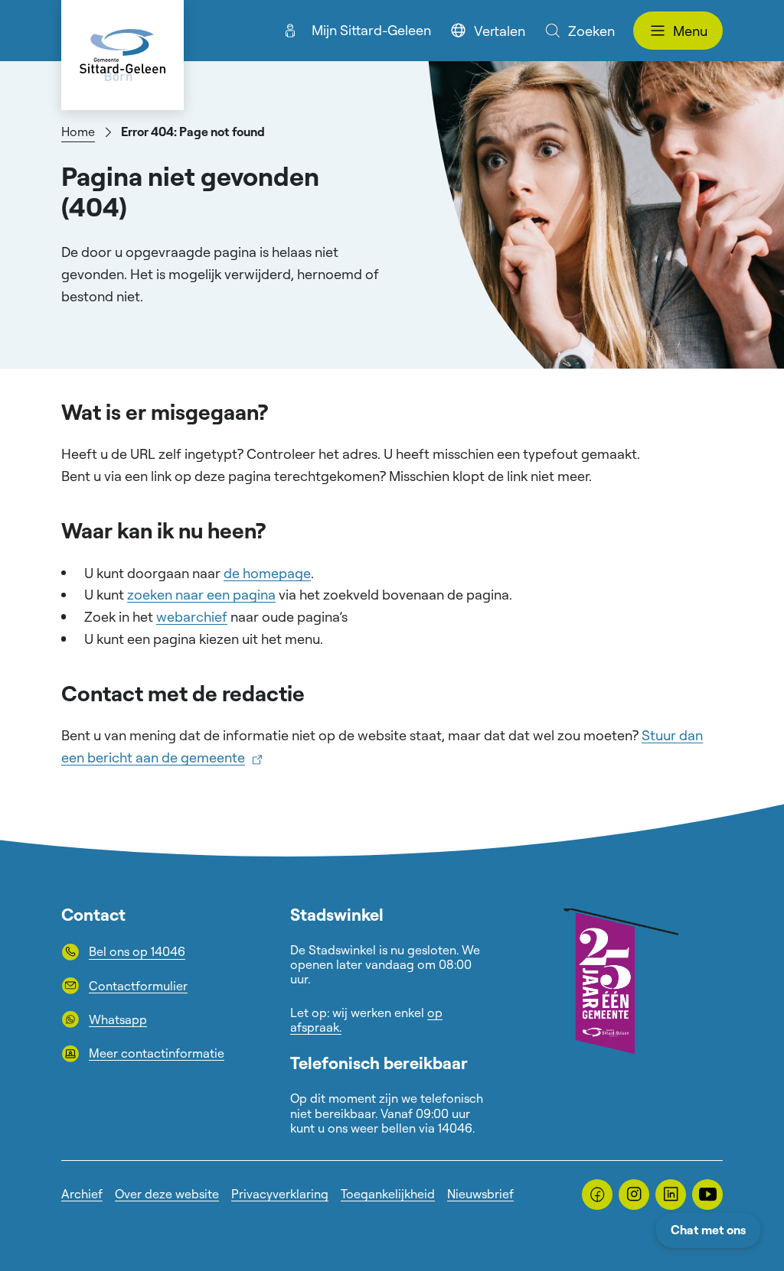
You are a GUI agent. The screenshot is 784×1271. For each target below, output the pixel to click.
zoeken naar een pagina (201, 594)
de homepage (267, 572)
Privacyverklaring (279, 1193)
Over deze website (167, 1193)
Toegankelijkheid (388, 1193)
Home (78, 131)
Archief (82, 1193)
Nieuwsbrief (480, 1193)
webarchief (191, 616)
